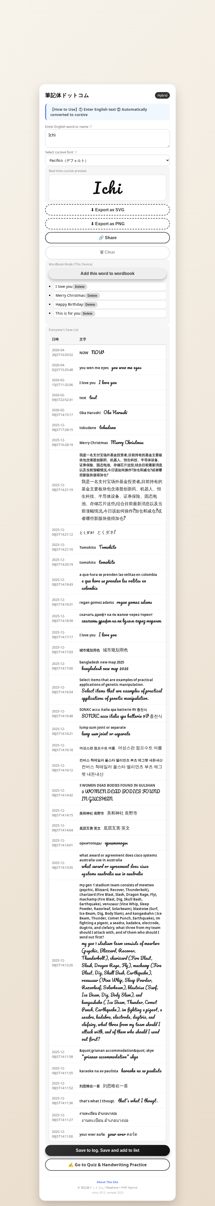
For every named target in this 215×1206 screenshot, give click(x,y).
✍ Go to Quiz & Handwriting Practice (107, 1165)
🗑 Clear (107, 252)
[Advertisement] (107, 42)
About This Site (107, 1182)
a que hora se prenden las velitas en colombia (118, 574)
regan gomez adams (96, 602)
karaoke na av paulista (98, 1071)
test (82, 397)
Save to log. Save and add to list (107, 1150)
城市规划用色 (89, 650)
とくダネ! (86, 532)
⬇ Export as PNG (108, 224)
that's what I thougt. (97, 1101)
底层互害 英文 (90, 828)
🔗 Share (108, 237)
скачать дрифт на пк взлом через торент (116, 614)
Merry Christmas (93, 442)
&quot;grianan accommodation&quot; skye (116, 1050)
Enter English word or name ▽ (69, 126)
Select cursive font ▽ (61, 152)
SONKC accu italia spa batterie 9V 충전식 (113, 709)
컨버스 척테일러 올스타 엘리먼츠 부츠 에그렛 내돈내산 (121, 760)
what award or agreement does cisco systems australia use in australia (118, 857)
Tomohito (87, 547)
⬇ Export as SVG (107, 210)
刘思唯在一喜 (89, 1086)
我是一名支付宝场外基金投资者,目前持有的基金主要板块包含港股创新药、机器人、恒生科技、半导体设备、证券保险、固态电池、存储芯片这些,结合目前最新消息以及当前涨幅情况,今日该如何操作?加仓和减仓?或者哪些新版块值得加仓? (120, 465)
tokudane (87, 427)
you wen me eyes (94, 367)
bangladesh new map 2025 (101, 662)
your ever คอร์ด (92, 1134)
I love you (87, 382)
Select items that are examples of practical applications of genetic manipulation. (116, 682)
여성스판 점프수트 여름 (97, 748)
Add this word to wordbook (107, 273)
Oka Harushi (90, 412)
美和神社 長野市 (91, 813)
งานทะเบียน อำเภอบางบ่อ (98, 1113)
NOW (83, 352)
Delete (80, 287)
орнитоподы (90, 843)
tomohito (87, 562)
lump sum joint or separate (102, 727)
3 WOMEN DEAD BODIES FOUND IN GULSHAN (117, 785)
